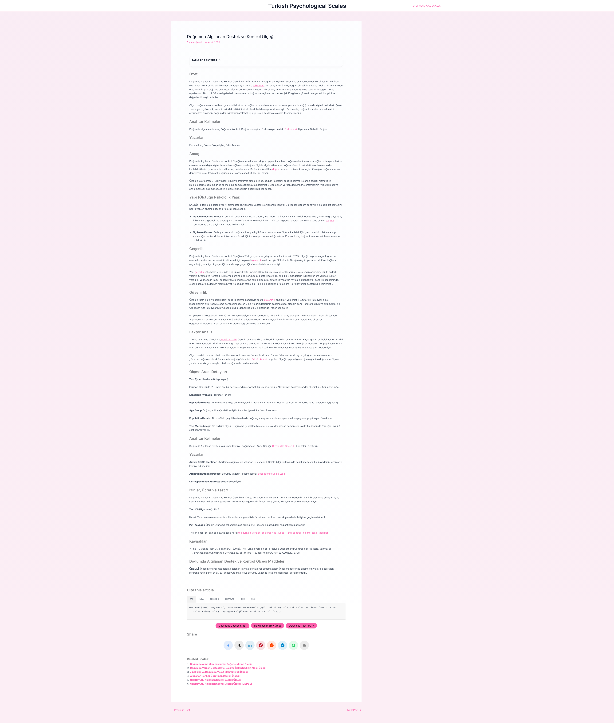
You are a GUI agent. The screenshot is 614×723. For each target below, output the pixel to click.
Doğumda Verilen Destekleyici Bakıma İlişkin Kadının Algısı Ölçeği (228, 667)
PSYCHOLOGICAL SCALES (426, 5)
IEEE (243, 599)
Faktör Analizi (229, 339)
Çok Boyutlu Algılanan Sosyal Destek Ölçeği (215, 679)
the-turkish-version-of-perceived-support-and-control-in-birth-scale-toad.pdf (283, 532)
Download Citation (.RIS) (232, 625)
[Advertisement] (407, 43)
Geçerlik (289, 446)
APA (191, 599)
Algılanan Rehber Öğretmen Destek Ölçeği (215, 675)
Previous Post (180, 709)
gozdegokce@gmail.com (272, 473)
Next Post (354, 709)
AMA (253, 599)
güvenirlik (269, 299)
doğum (276, 169)
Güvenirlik (278, 446)
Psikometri (291, 129)
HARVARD (229, 599)
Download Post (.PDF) (301, 625)
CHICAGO (214, 599)
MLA (202, 599)
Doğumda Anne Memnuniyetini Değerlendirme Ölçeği (221, 664)
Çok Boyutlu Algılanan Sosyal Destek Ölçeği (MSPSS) (221, 683)
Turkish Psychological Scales (307, 5)
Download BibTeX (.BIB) (267, 625)
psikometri (258, 85)
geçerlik (256, 260)
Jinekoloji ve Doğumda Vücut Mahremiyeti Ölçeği (219, 671)
